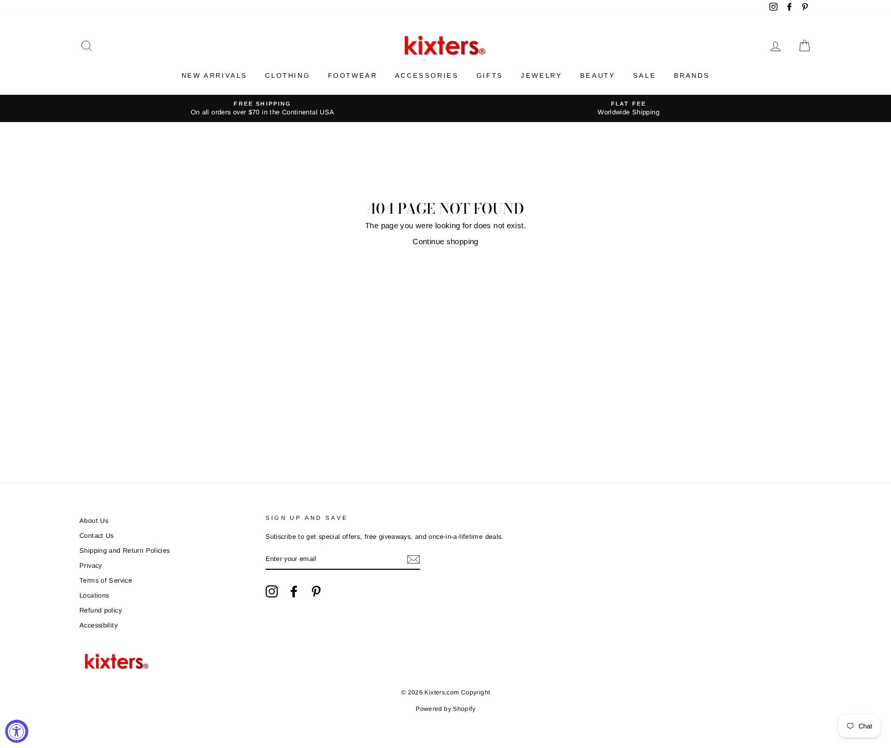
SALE (644, 75)
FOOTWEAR (352, 75)
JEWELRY (541, 75)
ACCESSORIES (427, 75)
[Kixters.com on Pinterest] (316, 591)
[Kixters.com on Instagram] (272, 591)
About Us (93, 520)
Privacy (90, 565)
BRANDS (692, 75)
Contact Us (96, 535)
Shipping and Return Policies (124, 550)
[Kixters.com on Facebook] (294, 591)
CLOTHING (287, 75)
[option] (262, 108)
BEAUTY (598, 75)
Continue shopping (445, 241)
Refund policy (100, 610)
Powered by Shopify (445, 708)
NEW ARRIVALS (215, 75)
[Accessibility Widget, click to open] (16, 731)
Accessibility (98, 625)
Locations (94, 595)
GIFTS (489, 75)
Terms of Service (105, 580)
